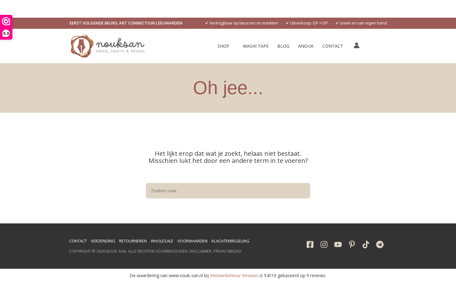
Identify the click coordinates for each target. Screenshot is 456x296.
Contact (78, 241)
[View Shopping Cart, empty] (370, 46)
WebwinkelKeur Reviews (234, 275)
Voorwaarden (192, 241)
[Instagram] (324, 244)
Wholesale (162, 241)
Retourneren (133, 241)
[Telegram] (380, 244)
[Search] (302, 190)
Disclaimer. (201, 251)
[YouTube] (338, 244)
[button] (126, 23)
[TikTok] (366, 244)
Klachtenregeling (230, 241)
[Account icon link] (357, 45)
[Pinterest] (352, 244)
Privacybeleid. (227, 251)
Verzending (103, 241)
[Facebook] (310, 244)
